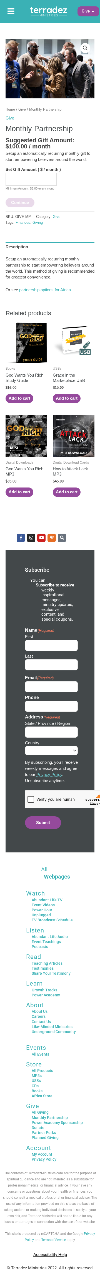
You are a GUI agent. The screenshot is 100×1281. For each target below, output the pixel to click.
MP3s (37, 1075)
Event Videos (43, 905)
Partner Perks (44, 1132)
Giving (37, 222)
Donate (38, 1127)
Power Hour (42, 910)
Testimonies (43, 968)
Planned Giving (45, 1137)
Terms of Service (53, 1240)
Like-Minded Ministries (52, 1026)
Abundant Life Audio (50, 936)
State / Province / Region (47, 723)
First (29, 636)
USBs (36, 1080)
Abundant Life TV (47, 900)
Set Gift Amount (33, 169)
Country (32, 742)
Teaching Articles (47, 963)
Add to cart (19, 398)
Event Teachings (46, 941)
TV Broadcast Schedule (52, 920)
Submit (43, 822)
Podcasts (40, 946)
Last (29, 656)
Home (10, 109)
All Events (40, 1054)
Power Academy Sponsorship (57, 1122)
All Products (42, 1070)
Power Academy (46, 995)
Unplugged (41, 915)
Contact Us (41, 1021)
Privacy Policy (49, 774)
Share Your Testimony (51, 973)
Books (37, 1091)
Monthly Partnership (50, 1117)
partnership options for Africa (45, 290)
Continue (20, 202)
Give (22, 109)
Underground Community (54, 1031)
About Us (40, 1011)
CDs (35, 1086)
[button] (86, 11)
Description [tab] (17, 247)
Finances (23, 222)
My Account (42, 1154)
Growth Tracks (44, 990)
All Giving (40, 1112)
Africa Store (42, 1096)
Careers (39, 1016)
